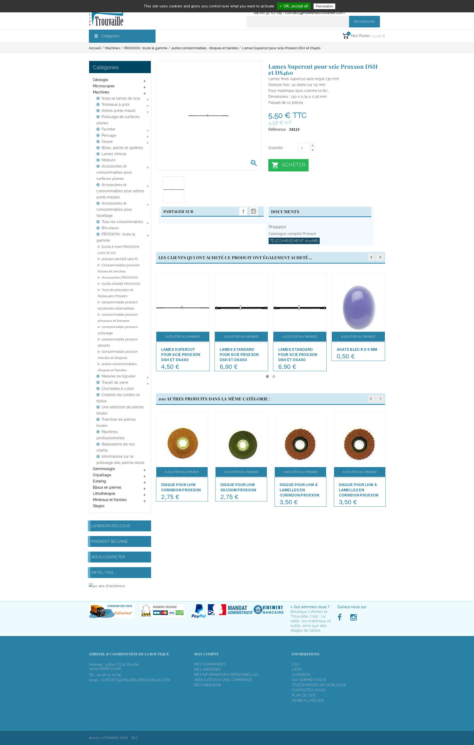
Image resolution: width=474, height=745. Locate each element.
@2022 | (95, 738)
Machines (101, 92)
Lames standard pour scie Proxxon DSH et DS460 (239, 354)
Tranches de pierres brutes (116, 422)
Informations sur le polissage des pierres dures (121, 460)
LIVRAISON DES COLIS (110, 526)
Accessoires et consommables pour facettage (114, 209)
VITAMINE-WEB (115, 738)
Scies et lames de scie (121, 98)
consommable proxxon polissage (118, 330)
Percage (109, 135)
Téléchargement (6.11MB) (294, 241)
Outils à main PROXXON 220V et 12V (118, 250)
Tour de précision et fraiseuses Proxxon (115, 293)
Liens (297, 669)
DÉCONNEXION (207, 685)
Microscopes (104, 86)
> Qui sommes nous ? (310, 607)
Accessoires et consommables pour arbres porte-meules (120, 191)
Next (380, 398)
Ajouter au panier (183, 336)
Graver (107, 142)
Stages (98, 506)
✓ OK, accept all (293, 6)
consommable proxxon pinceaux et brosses (118, 318)
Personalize (324, 6)
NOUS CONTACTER (108, 557)
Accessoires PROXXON (120, 277)
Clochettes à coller (118, 389)
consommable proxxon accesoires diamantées (118, 305)
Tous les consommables (122, 222)
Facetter (109, 129)
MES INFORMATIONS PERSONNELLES (226, 675)
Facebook (340, 617)
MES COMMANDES (210, 664)
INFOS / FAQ (102, 573)
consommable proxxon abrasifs (118, 342)
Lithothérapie (104, 494)
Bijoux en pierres (107, 487)
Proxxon (277, 226)
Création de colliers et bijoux (118, 398)
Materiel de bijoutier (119, 376)
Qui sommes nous (309, 680)
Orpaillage (102, 475)
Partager (243, 211)
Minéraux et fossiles (110, 500)
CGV (295, 664)
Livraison (301, 675)
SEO (134, 738)
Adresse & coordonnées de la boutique (129, 654)
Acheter (288, 165)
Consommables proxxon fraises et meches (119, 268)
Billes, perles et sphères (122, 148)
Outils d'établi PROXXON (121, 284)
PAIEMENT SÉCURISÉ (109, 541)
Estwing (99, 481)
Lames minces (114, 154)
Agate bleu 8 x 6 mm (357, 349)
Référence (277, 129)
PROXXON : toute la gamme (116, 237)
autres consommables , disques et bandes (118, 367)
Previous (371, 398)
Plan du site (304, 695)
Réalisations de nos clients (116, 447)
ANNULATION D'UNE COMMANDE (223, 680)
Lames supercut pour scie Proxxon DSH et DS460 (180, 354)
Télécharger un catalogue (319, 685)
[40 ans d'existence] (107, 586)
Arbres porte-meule (119, 111)
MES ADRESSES (207, 669)
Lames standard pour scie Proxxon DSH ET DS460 (297, 354)
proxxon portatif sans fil (120, 259)
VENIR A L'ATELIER (308, 701)
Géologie (100, 80)
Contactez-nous (308, 690)
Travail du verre (115, 382)
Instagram (254, 211)
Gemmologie (104, 469)
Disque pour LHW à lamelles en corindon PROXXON (299, 490)
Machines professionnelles (111, 435)
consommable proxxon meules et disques (118, 355)
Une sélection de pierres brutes (120, 410)
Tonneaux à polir (116, 104)
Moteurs (109, 160)
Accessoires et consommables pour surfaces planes (114, 172)
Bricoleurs (110, 228)
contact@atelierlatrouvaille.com (315, 12)
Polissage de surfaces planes (118, 120)
